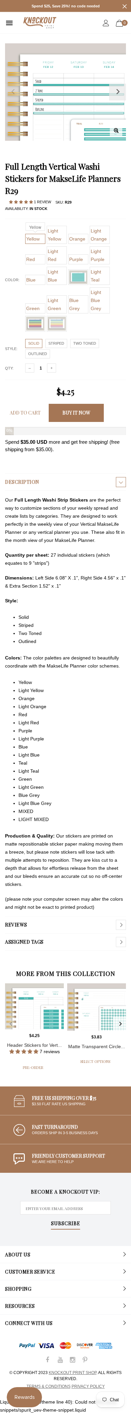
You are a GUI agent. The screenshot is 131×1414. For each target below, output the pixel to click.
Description (22, 482)
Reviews (16, 925)
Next (120, 1024)
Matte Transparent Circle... (96, 1046)
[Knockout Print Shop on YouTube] (60, 1360)
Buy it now (76, 413)
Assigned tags (24, 942)
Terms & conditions (49, 1386)
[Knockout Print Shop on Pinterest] (85, 1360)
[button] (21, 202)
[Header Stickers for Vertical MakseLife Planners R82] (34, 1006)
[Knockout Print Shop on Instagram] (72, 1360)
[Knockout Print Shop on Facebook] (47, 1360)
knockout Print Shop (72, 1372)
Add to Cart (25, 413)
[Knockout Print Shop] (40, 22)
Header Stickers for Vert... (34, 1045)
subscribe (65, 1224)
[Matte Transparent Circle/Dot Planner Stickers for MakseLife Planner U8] (96, 1007)
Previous (10, 1024)
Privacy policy (88, 1386)
